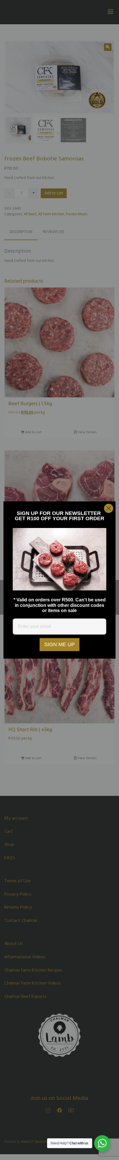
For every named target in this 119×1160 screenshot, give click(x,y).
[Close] (109, 508)
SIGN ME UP (59, 644)
